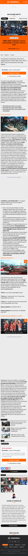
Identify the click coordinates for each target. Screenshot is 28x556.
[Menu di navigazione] (1, 2)
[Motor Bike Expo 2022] (14, 267)
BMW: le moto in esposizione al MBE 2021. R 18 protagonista (18, 429)
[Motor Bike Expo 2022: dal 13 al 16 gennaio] (14, 326)
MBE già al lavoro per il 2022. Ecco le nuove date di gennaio (18, 423)
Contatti (23, 544)
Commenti (15, 471)
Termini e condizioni (13, 547)
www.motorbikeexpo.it (7, 289)
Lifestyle (4, 18)
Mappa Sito (17, 544)
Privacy (5, 547)
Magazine (7, 55)
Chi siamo (11, 544)
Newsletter (5, 544)
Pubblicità (21, 547)
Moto (2, 55)
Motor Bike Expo (5, 443)
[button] (9, 541)
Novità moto (12, 18)
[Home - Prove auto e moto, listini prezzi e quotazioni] (13, 2)
